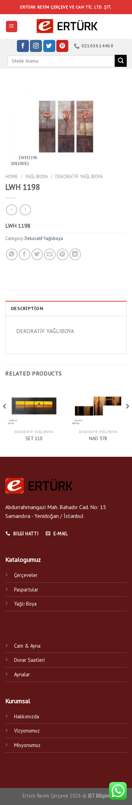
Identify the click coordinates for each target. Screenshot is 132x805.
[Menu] (12, 27)
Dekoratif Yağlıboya (79, 176)
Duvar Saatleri (29, 660)
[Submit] (121, 61)
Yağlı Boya (25, 603)
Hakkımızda (26, 716)
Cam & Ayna (27, 645)
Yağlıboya (36, 176)
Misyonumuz (27, 745)
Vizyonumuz (27, 730)
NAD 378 (98, 439)
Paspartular (26, 589)
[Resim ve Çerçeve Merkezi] (66, 26)
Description (27, 308)
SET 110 (33, 439)
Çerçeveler (26, 575)
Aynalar (22, 674)
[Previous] (4, 420)
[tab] (66, 308)
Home (11, 176)
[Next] (127, 420)
